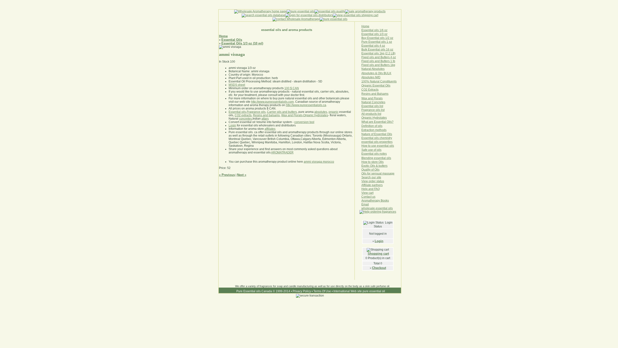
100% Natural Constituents (379, 81)
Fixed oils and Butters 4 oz (378, 57)
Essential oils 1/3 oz (374, 34)
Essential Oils (231, 40)
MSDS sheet (237, 85)
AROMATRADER (282, 152)
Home (223, 36)
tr (372, 89)
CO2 (364, 89)
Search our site (371, 177)
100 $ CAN (291, 88)
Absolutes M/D (370, 77)
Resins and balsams (266, 115)
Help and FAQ (370, 189)
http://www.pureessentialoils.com (272, 101)
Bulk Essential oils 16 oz (377, 49)
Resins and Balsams (374, 93)
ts (377, 89)
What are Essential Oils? (377, 121)
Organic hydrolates (315, 115)
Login (379, 241)
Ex (370, 89)
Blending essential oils (376, 158)
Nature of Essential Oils (376, 134)
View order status (372, 181)
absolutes (320, 112)
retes (382, 102)
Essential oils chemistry (376, 138)
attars (265, 118)
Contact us (368, 196)
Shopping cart (378, 253)
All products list (371, 114)
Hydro (376, 117)
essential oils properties (377, 142)
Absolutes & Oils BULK (376, 73)
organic (333, 112)
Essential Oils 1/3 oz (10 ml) (242, 43)
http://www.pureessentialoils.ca (306, 105)
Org (363, 117)
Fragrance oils (256, 112)
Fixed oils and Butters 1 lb (378, 61)
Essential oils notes (374, 153)
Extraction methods (373, 130)
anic (369, 117)
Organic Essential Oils (375, 85)
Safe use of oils (371, 150)
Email (365, 204)
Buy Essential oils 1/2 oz (377, 38)
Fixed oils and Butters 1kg (378, 65)
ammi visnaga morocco (319, 161)
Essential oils (237, 112)
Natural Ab (368, 69)
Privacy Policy (302, 291)
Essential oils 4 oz (373, 45)
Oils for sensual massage (377, 173)
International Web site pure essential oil (359, 291)
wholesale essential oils (377, 208)
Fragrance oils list (373, 110)
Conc (375, 102)
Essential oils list (372, 106)
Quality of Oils (370, 169)
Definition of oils (371, 126)
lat (382, 117)
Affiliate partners (372, 185)
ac (374, 89)
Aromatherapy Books (375, 200)
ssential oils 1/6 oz (375, 30)
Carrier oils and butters (282, 112)
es (385, 117)
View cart (367, 193)
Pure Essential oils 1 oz (376, 42)
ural (368, 102)
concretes (245, 118)
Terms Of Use (322, 291)
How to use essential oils (377, 145)
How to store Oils (372, 162)
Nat (363, 102)
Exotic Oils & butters (374, 165)
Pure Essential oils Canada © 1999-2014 (263, 291)
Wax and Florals (291, 115)
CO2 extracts (243, 115)
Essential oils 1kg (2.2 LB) (378, 53)
